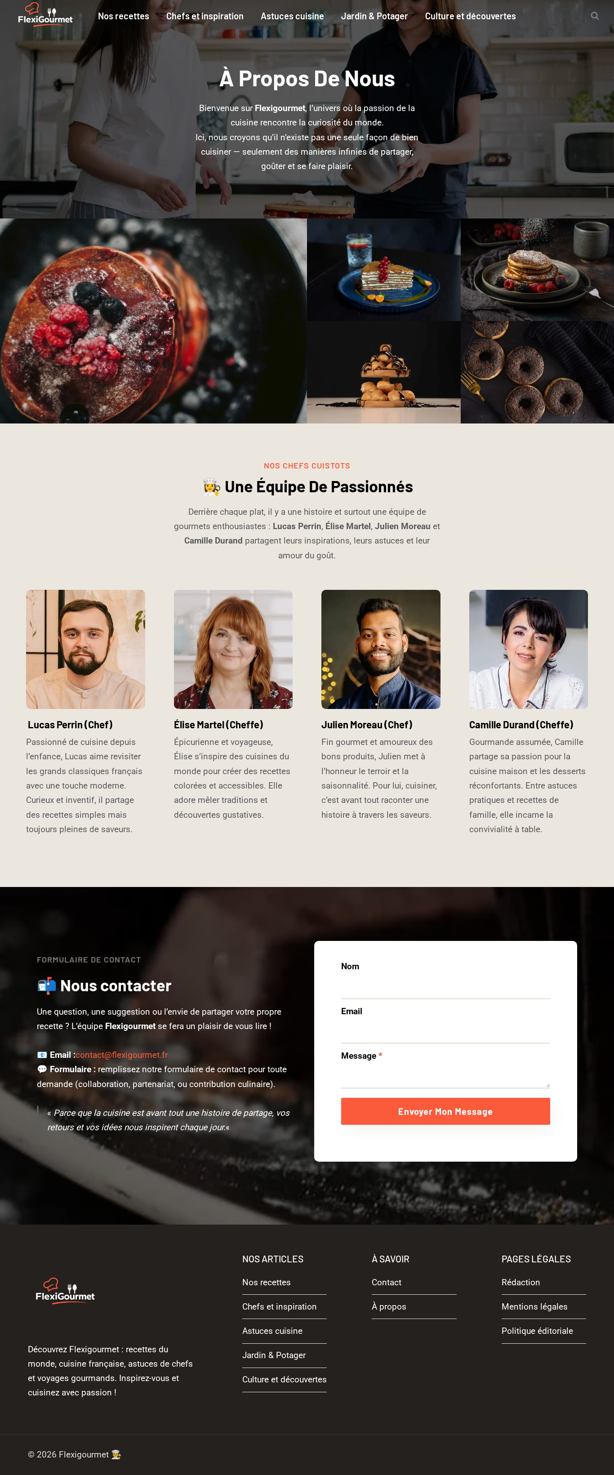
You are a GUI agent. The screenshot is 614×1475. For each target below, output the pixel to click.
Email (351, 1011)
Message (362, 1056)
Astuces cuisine (292, 15)
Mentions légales (535, 1306)
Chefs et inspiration (205, 15)
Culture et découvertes (470, 15)
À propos (389, 1306)
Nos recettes (123, 15)
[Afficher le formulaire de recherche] (594, 15)
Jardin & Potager (374, 15)
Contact (386, 1282)
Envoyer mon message (445, 1111)
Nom (350, 966)
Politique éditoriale (537, 1331)
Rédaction (521, 1282)
